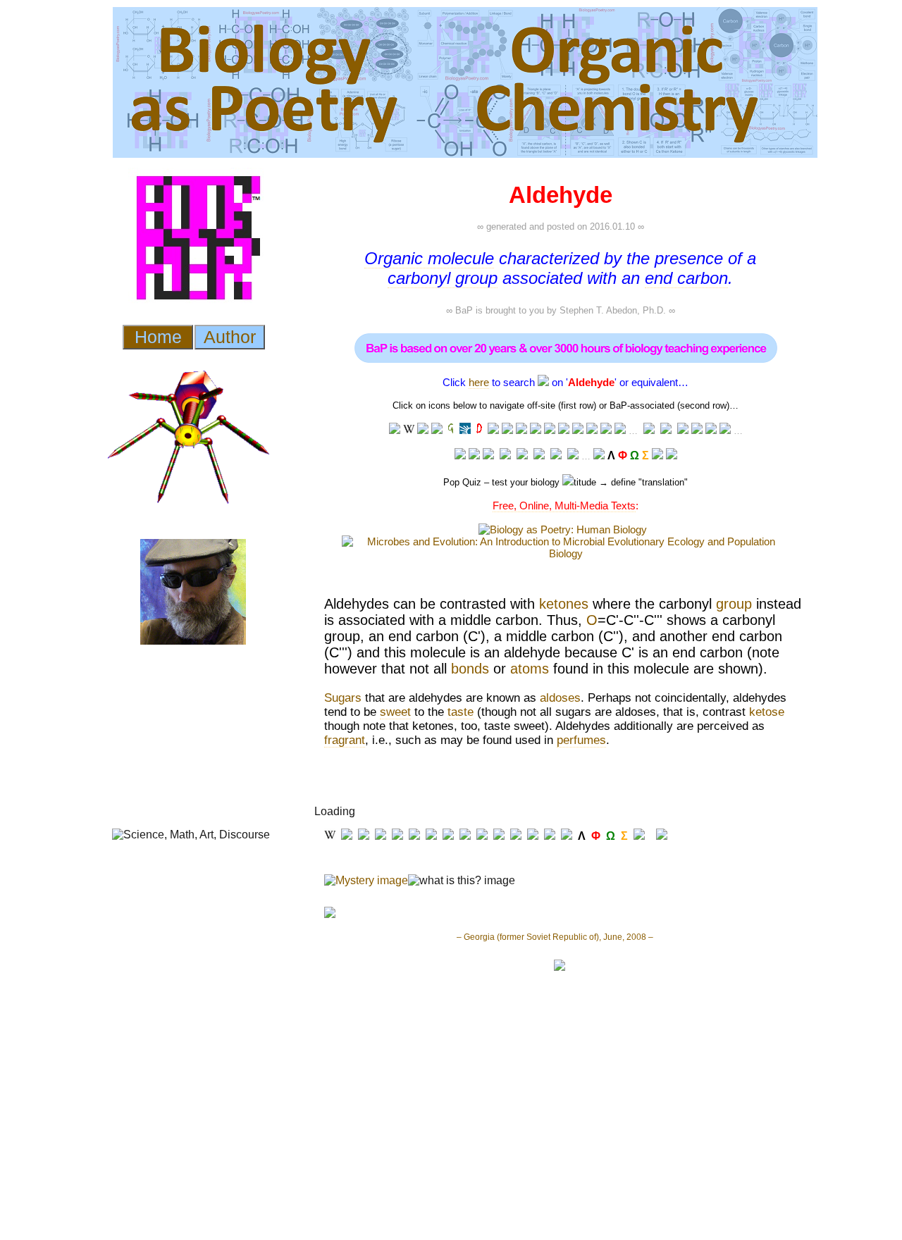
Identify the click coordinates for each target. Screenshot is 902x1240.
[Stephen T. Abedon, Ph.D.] (539, 455)
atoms (529, 668)
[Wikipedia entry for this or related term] (408, 430)
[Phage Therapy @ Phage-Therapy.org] (522, 455)
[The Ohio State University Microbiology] (556, 455)
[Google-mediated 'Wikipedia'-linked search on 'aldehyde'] (422, 430)
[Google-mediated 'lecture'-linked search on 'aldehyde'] (394, 430)
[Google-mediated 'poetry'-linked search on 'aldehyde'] (606, 430)
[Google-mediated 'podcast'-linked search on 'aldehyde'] (521, 430)
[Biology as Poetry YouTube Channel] (488, 455)
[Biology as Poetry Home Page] (657, 455)
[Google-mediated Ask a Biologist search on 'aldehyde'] (649, 431)
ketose (766, 712)
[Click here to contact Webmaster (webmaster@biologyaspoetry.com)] (671, 455)
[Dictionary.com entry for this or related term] (465, 430)
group (734, 604)
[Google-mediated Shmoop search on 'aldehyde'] (682, 431)
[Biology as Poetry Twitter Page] (474, 455)
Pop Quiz (462, 482)
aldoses (560, 698)
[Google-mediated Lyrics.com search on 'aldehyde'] (577, 430)
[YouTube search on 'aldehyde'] (493, 430)
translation (663, 482)
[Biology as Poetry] (543, 382)
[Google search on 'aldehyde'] (535, 430)
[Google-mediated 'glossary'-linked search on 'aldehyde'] (451, 430)
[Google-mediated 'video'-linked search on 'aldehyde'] (507, 430)
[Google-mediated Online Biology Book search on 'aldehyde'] (666, 431)
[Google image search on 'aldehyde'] (549, 430)
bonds (470, 668)
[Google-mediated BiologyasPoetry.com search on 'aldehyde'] (620, 430)
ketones (563, 604)
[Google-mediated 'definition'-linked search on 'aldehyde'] (479, 430)
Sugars (343, 698)
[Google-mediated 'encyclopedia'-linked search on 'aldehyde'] (437, 430)
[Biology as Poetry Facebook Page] (460, 455)
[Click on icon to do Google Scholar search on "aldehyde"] (725, 430)
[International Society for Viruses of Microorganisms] (573, 455)
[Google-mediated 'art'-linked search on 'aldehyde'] (563, 430)
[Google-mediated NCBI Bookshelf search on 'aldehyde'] (711, 430)
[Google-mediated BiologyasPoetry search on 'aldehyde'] (599, 455)
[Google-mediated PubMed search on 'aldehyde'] (697, 430)
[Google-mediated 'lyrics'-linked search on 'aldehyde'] (592, 430)
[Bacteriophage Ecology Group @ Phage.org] (505, 455)
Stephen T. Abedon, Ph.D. (613, 310)
